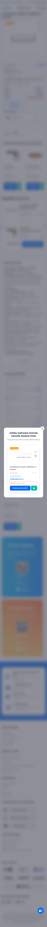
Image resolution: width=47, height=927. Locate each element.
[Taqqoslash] (35, 455)
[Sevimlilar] (35, 452)
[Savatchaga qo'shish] (34, 488)
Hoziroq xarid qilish (20, 488)
